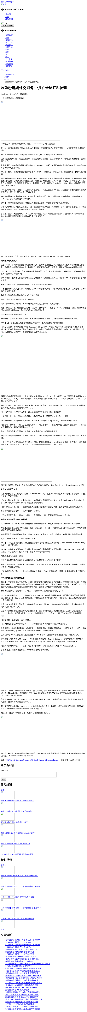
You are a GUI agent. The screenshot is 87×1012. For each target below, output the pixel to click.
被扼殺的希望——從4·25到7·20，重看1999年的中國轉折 (27, 964)
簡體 (7, 70)
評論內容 (4, 770)
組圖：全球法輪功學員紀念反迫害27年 (16, 811)
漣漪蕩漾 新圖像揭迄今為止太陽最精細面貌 (22, 992)
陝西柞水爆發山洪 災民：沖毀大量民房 (21, 987)
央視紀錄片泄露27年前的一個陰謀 (19, 961)
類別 (7, 77)
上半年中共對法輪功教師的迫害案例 (19, 1004)
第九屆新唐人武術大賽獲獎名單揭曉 (19, 952)
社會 (7, 38)
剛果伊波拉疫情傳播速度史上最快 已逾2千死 (23, 976)
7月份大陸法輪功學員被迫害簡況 (18, 966)
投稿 (7, 17)
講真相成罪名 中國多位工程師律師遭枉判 (22, 997)
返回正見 (9, 66)
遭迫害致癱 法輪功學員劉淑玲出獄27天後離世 (23, 978)
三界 (3, 929)
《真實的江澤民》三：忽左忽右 (18, 942)
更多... (3, 790)
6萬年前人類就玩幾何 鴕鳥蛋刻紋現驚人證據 (23, 968)
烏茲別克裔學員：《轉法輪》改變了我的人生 (23, 1006)
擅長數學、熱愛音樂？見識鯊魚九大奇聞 (21, 985)
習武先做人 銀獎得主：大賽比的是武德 (21, 949)
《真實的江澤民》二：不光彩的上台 (19, 947)
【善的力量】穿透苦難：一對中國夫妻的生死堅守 (21, 908)
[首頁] (3, 4)
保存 (3, 779)
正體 (3, 70)
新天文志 (9, 42)
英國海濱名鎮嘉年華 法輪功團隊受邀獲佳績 (22, 971)
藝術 (7, 52)
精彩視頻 (9, 64)
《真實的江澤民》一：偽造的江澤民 (19, 954)
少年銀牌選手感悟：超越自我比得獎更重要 (22, 940)
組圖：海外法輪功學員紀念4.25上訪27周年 (18, 833)
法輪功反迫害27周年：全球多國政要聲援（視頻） (21, 886)
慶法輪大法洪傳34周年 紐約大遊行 (15, 822)
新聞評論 (9, 40)
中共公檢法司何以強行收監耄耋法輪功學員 (22, 945)
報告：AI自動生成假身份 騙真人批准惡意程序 (23, 999)
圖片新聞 (9, 61)
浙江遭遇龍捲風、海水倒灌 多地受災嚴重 (22, 973)
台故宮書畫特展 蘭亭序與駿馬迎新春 (15, 844)
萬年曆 (8, 14)
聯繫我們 (9, 19)
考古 (7, 57)
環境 (7, 49)
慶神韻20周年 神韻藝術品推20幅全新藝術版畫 (19, 876)
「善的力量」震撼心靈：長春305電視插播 (17, 919)
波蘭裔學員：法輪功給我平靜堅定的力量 (21, 1002)
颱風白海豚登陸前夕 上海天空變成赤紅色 (22, 980)
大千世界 (9, 59)
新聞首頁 (9, 35)
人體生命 (9, 47)
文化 (7, 54)
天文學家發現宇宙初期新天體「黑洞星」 (21, 957)
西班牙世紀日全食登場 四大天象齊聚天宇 (17, 801)
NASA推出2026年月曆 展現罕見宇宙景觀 (17, 854)
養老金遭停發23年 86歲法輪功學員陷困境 (22, 959)
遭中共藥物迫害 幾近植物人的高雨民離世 (22, 995)
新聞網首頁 (9, 75)
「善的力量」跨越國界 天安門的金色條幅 (17, 897)
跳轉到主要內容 (7, 2)
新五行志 (9, 45)
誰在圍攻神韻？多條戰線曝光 (17, 990)
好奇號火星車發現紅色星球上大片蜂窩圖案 (22, 1009)
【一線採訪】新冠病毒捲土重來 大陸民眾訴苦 (23, 983)
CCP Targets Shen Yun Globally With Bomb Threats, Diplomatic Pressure (32, 760)
